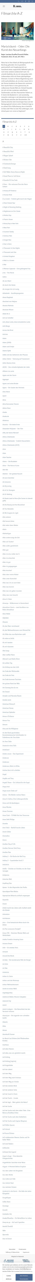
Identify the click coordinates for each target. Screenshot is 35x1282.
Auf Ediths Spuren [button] (9, 1125)
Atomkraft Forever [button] (9, 1034)
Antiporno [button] (6, 875)
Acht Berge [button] (6, 326)
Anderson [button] (6, 758)
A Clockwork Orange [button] (9, 164)
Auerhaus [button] (6, 1045)
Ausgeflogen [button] (7, 1198)
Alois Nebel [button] (6, 614)
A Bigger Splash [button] (8, 155)
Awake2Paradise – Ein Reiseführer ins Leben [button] (17, 1218)
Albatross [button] (6, 420)
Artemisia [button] (6, 972)
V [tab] (3, 135)
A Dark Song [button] (7, 168)
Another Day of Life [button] (9, 844)
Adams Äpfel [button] (7, 351)
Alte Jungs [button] (6, 651)
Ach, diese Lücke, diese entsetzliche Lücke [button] (16, 322)
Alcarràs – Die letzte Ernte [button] (11, 424)
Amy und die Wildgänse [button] (10, 729)
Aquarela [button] (5, 900)
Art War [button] (5, 968)
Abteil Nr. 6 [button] (6, 314)
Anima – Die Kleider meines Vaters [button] (14, 795)
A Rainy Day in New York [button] (10, 223)
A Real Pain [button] (6, 228)
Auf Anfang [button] (6, 1057)
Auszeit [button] (5, 1210)
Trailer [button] (9, 38)
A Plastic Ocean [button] (8, 219)
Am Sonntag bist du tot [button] (10, 688)
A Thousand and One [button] (9, 252)
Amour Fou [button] (6, 720)
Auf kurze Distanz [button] (8, 1133)
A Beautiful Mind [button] (8, 151)
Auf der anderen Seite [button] (10, 1090)
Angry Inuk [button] (6, 787)
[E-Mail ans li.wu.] (22, 1)
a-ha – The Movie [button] (8, 273)
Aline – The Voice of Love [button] (11, 466)
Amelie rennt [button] (7, 700)
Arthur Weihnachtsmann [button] (11, 984)
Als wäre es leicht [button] (8, 638)
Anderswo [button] (6, 762)
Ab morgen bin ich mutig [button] (11, 289)
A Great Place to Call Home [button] (11, 176)
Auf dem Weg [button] (7, 1073)
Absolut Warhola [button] (8, 306)
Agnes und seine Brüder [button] (10, 383)
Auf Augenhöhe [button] (8, 1065)
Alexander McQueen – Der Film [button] (13, 429)
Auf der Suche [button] (7, 1106)
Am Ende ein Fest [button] (8, 675)
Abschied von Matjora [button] (10, 301)
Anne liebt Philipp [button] (8, 819)
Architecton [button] (6, 918)
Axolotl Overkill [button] (8, 1226)
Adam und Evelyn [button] (8, 347)
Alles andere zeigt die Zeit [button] (11, 538)
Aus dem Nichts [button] (8, 1175)
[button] (4, 6)
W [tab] (8, 135)
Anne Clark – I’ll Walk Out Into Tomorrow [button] (16, 815)
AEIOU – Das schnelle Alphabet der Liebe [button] (16, 367)
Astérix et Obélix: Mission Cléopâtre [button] (14, 997)
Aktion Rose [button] (6, 408)
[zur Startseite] (17, 6)
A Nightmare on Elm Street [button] (11, 211)
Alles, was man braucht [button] (10, 595)
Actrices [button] (5, 334)
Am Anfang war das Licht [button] (11, 667)
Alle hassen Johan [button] (8, 521)
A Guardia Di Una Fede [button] (10, 180)
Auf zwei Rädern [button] (8, 1144)
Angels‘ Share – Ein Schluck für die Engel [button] (16, 782)
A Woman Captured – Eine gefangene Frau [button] (16, 269)
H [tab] (3, 129)
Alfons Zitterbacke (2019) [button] (11, 445)
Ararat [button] (5, 904)
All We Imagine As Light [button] (10, 513)
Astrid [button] (4, 1005)
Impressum (26, 1252)
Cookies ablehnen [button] (8, 1277)
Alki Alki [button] (5, 470)
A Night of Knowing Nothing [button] (12, 207)
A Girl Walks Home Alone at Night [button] (14, 172)
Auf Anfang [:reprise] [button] (9, 1061)
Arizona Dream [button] (7, 943)
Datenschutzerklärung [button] (26, 1271)
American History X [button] (9, 704)
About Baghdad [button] (8, 297)
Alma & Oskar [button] (7, 599)
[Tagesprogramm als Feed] (32, 1)
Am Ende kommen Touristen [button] (12, 679)
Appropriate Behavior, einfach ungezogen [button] (16, 896)
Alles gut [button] (5, 550)
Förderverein (22, 1249)
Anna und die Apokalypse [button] (11, 803)
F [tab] (24, 126)
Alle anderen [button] (7, 517)
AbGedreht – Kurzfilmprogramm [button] (13, 293)
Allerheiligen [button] (7, 533)
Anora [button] (4, 840)
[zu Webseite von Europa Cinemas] (26, 1261)
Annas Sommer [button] (8, 811)
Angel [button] (4, 774)
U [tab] (29, 132)
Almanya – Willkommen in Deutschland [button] (16, 603)
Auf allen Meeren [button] (8, 1049)
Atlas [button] (4, 1026)
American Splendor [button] (9, 712)
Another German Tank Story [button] (11, 848)
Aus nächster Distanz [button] (9, 1187)
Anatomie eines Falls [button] (9, 746)
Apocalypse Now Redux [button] (10, 891)
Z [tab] (20, 135)
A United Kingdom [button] (9, 256)
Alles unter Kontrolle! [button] (10, 579)
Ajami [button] (4, 396)
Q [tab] (12, 132)
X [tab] (12, 135)
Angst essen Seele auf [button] (10, 791)
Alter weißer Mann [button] (9, 655)
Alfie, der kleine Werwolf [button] (11, 433)
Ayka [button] (4, 1230)
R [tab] (16, 132)
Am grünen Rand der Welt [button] (11, 683)
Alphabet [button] (5, 618)
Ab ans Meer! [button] (7, 281)
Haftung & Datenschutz (12, 1252)
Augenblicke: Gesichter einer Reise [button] (14, 1162)
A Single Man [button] (7, 240)
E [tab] (20, 126)
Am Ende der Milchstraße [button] (11, 671)
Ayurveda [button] (6, 1235)
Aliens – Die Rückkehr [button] (10, 461)
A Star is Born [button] (7, 244)
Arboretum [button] (6, 914)
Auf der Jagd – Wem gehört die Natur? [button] (15, 1102)
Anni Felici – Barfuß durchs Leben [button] (14, 828)
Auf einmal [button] (6, 1129)
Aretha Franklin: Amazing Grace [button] (13, 939)
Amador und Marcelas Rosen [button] (12, 696)
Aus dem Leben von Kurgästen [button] (13, 1171)
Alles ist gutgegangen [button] (10, 566)
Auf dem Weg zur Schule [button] (11, 1082)
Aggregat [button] (6, 379)
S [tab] (20, 132)
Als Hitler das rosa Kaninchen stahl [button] (14, 634)
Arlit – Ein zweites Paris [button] (10, 948)
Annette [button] (5, 823)
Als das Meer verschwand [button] (11, 626)
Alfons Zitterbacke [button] (9, 437)
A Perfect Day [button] (7, 215)
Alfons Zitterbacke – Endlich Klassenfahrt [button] (16, 441)
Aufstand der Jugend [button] (9, 1152)
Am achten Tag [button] (7, 663)
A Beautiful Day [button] (8, 147)
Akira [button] (4, 400)
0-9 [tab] (26, 135)
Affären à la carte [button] (8, 371)
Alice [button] (4, 449)
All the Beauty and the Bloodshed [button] (14, 505)
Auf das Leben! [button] (7, 1069)
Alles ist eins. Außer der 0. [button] (11, 554)
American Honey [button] (8, 708)
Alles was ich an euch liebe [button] (11, 583)
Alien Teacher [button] (7, 457)
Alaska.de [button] (6, 416)
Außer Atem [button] (6, 1202)
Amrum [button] (5, 724)
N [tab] (28, 129)
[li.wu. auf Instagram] (29, 1)
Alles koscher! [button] (7, 570)
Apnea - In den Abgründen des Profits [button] (15, 887)
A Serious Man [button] (7, 236)
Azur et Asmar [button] (7, 1239)
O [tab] (3, 132)
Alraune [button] (5, 622)
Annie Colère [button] (7, 832)
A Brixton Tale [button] (7, 160)
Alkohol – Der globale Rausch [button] (12, 474)
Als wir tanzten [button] (7, 642)
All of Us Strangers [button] (9, 490)
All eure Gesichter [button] (8, 478)
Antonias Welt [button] (7, 879)
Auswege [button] (5, 1206)
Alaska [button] (5, 412)
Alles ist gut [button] (6, 562)
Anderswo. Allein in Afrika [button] (11, 766)
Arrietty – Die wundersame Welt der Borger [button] (17, 960)
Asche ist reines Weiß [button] (10, 989)
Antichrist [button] (6, 864)
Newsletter (12, 1249)
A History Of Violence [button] (9, 191)
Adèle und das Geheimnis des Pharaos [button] (15, 355)
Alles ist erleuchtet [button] (9, 558)
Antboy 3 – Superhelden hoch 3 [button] (13, 860)
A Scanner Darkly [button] (8, 232)
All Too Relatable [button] (8, 509)
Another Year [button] (7, 852)
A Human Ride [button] (7, 195)
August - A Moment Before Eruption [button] (14, 1167)
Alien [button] (4, 453)
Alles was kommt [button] (8, 587)
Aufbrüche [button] (6, 1148)
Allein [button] (4, 529)
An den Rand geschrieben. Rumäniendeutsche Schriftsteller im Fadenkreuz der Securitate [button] (14, 735)
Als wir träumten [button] (8, 647)
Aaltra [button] (4, 277)
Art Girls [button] (5, 964)
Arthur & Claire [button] (8, 976)
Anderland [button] (6, 750)
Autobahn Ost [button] (7, 1214)
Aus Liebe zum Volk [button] (9, 1179)
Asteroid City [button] (7, 1001)
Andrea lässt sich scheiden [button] (11, 770)
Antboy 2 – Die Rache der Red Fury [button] (14, 856)
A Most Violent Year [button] (9, 203)
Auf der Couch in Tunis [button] (10, 1094)
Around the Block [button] (8, 956)
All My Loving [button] (7, 486)
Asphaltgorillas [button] (7, 993)
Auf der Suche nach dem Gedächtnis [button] (14, 1117)
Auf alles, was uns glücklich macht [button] (14, 1053)
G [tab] (28, 126)
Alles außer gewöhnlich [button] (10, 546)
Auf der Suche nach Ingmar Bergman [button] (15, 1121)
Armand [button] (5, 952)
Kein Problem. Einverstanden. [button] (24, 1277)
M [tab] (24, 129)
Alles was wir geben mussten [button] (12, 591)
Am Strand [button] (6, 692)
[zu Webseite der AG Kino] (8, 1261)
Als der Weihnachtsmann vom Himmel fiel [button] (16, 630)
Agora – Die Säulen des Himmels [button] (13, 388)
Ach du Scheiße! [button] (8, 318)
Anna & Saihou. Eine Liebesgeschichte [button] (15, 799)
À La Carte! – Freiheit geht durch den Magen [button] (17, 199)
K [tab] (15, 129)
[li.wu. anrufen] (19, 1)
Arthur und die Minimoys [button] (11, 980)
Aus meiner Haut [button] (8, 1183)
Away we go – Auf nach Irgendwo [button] (13, 1222)
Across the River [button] (8, 330)
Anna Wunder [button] (7, 807)
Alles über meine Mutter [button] (10, 574)
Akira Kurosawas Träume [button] (11, 404)
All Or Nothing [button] (7, 494)
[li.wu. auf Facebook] (25, 1)
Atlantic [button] (5, 1022)
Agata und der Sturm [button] (9, 375)
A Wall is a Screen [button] (8, 260)
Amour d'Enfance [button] (8, 716)
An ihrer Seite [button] (7, 741)
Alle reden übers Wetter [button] (10, 525)
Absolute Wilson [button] (8, 310)
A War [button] (4, 264)
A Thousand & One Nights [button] (11, 248)
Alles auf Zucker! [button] (8, 542)
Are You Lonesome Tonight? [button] (12, 929)
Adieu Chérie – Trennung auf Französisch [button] (16, 359)
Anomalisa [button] (6, 836)
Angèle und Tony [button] (8, 778)
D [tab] (16, 126)
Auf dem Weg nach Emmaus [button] (12, 1078)
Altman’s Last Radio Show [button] (11, 659)
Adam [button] (4, 338)
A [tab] (3, 126)
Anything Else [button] (7, 883)
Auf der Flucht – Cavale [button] (10, 1098)
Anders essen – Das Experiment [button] (13, 754)
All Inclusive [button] (7, 482)
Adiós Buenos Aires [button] (9, 363)
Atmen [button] (5, 1030)
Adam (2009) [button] (7, 342)
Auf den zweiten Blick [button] (10, 1086)
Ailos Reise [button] (6, 392)
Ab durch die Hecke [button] (9, 285)
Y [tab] (16, 135)
